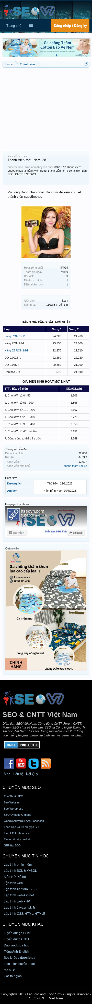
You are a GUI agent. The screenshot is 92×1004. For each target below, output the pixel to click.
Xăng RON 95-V (15, 336)
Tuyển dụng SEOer (17, 933)
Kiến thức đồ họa (16, 877)
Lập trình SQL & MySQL (20, 871)
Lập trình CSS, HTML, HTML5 (24, 913)
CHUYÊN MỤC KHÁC (23, 924)
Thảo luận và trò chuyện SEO (22, 827)
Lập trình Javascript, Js (20, 907)
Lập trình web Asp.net (19, 895)
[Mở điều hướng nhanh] (86, 64)
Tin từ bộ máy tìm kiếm (18, 839)
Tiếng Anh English (16, 951)
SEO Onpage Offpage (17, 814)
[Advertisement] (46, 107)
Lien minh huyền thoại (19, 964)
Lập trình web (13, 883)
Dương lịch (14, 483)
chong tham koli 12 (75, 465)
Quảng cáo (12, 548)
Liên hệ (18, 774)
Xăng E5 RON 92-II (17, 350)
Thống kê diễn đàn (16, 449)
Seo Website (11, 802)
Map (7, 774)
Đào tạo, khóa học (16, 945)
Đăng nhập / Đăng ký (70, 26)
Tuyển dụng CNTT (16, 939)
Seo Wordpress (13, 808)
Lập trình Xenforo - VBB (20, 889)
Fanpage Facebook (17, 504)
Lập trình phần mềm (18, 864)
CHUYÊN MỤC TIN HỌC (26, 856)
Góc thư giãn (13, 976)
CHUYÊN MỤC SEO (22, 787)
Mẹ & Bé (10, 970)
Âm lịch (12, 490)
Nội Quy (32, 774)
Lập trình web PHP (17, 901)
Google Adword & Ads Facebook (24, 820)
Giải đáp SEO (12, 845)
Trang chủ (13, 26)
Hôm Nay (11, 477)
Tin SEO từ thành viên (17, 833)
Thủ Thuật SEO (13, 796)
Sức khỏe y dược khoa (19, 957)
